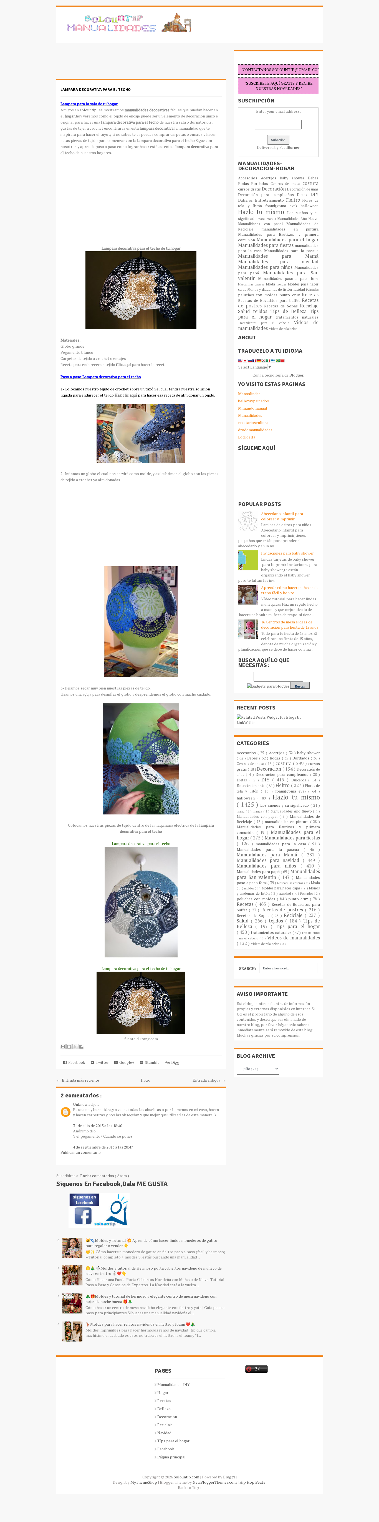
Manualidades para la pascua (291, 250)
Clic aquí (123, 364)
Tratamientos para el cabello (266, 323)
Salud (245, 311)
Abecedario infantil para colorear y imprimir (282, 516)
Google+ (126, 1062)
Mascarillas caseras (252, 284)
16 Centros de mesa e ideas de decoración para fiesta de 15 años (290, 624)
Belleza (164, 1408)
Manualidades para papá (259, 871)
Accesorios (249, 177)
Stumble (151, 1062)
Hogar (162, 1392)
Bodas (244, 183)
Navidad (164, 1432)
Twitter (101, 1062)
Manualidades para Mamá (278, 256)
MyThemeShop (144, 1482)
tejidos (261, 311)
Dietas (303, 194)
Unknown (81, 1104)
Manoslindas (249, 393)
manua (272, 219)
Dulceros (246, 200)
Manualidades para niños (266, 267)
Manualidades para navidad (278, 262)
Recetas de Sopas (282, 306)
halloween (309, 205)
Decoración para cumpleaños (267, 194)
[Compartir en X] (75, 1046)
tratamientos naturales (297, 317)
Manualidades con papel (262, 224)
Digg (174, 1062)
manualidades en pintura (290, 229)
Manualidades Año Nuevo (298, 218)
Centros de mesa (286, 183)
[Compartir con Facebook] (81, 1046)
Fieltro (294, 200)
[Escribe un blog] (69, 1046)
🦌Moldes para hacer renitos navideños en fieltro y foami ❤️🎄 (140, 1324)
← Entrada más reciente (77, 1080)
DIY (314, 194)
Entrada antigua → (209, 1080)
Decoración (274, 189)
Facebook (76, 1062)
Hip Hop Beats (252, 1482)
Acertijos (270, 177)
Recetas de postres (283, 910)
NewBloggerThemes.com (215, 1482)
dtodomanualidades (255, 429)
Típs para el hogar (173, 1440)
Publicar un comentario (80, 1152)
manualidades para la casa (282, 843)
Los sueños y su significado (285, 805)
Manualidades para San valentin (278, 275)
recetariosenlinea (253, 422)
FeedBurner (289, 147)
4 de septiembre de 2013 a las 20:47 (103, 1147)
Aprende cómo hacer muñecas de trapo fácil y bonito (290, 590)
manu (262, 219)
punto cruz (290, 294)
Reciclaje (309, 306)
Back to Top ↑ (190, 1487)
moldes (282, 284)
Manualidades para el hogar (288, 240)
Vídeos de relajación (283, 329)
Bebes (313, 177)
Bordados (260, 183)
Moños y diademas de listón (270, 289)
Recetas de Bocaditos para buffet (270, 300)
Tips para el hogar (298, 926)
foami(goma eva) (282, 205)
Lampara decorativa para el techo (95, 89)
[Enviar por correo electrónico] (63, 1046)
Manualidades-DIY (173, 1384)
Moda (271, 284)
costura (310, 183)
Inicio (145, 1080)
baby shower (294, 177)
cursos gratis (250, 189)
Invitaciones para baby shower (287, 553)
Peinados (312, 289)
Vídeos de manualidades (293, 938)
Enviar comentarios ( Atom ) (104, 1175)
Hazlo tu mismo (262, 212)
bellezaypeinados (253, 400)
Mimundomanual (252, 408)
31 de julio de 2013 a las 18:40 (97, 1125)
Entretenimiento (270, 200)
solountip (88, 109)
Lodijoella (246, 437)
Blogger (296, 375)
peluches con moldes (258, 294)
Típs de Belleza (290, 311)
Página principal (171, 1457)
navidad (299, 289)
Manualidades (250, 415)
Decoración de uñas (303, 189)
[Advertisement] (100, 64)
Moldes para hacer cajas (281, 888)
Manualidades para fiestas (266, 245)
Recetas (310, 295)
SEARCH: (247, 968)
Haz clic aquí (126, 395)
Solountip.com (187, 1477)
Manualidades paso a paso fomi (288, 278)
